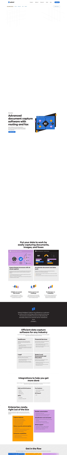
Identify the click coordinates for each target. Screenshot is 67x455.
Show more (33, 319)
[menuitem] (31, 2)
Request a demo (57, 6)
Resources (19, 6)
